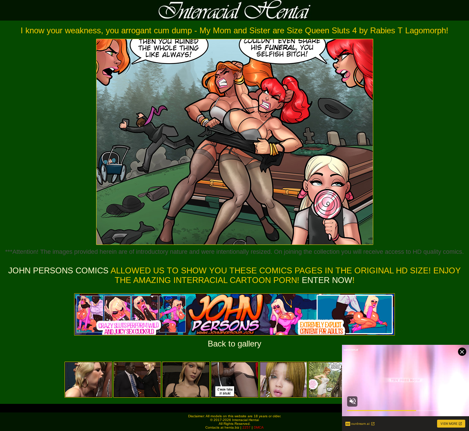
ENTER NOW (325, 280)
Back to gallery (234, 343)
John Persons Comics (58, 270)
